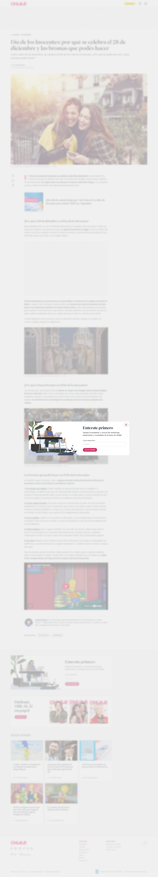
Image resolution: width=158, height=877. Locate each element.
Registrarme (89, 450)
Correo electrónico (89, 440)
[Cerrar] (126, 425)
